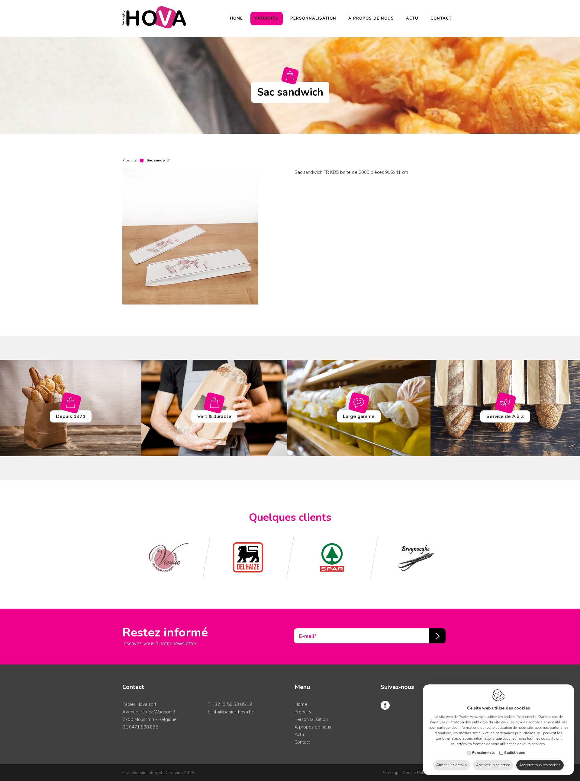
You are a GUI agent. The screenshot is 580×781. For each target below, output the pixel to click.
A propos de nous (371, 18)
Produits (266, 18)
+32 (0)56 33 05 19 (232, 704)
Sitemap (390, 773)
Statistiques (514, 752)
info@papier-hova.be (232, 712)
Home (236, 18)
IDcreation (152, 773)
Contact (441, 18)
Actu (412, 18)
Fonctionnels (483, 752)
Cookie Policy (415, 773)
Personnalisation (313, 18)
